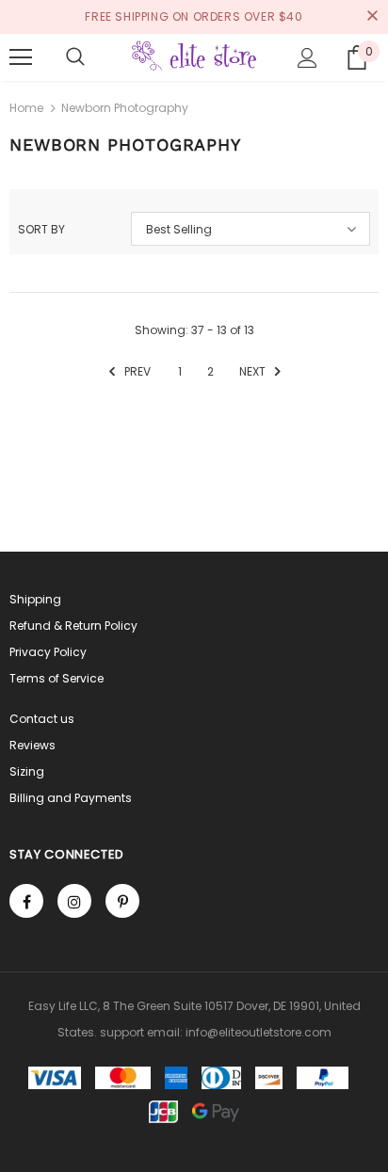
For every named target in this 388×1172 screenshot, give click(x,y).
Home (26, 108)
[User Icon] (307, 58)
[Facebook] (26, 901)
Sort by (41, 229)
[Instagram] (74, 901)
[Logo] (194, 57)
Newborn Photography (124, 108)
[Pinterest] (122, 901)
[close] (372, 17)
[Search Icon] (75, 57)
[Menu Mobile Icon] (20, 57)
